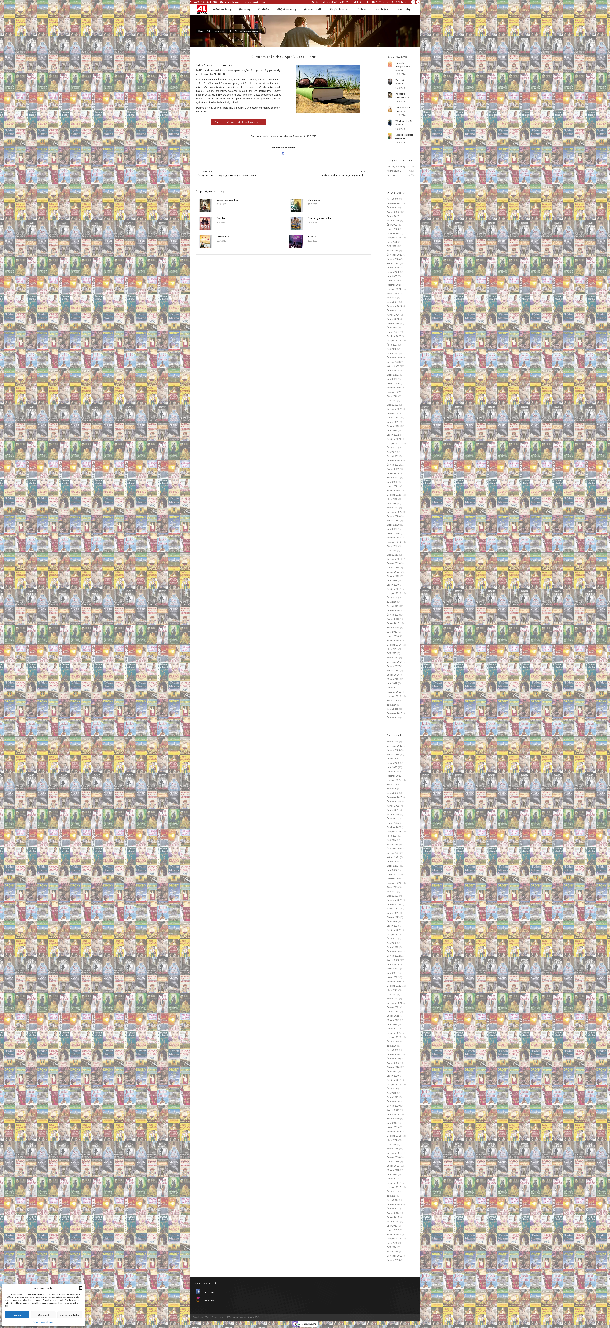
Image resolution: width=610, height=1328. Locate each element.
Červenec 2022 (394, 409)
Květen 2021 (393, 469)
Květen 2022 (393, 417)
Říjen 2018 (392, 597)
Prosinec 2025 (394, 233)
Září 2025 (391, 246)
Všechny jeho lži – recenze (404, 123)
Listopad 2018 (394, 593)
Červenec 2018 (394, 610)
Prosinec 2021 (394, 439)
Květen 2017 (393, 670)
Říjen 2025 (392, 242)
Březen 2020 (393, 524)
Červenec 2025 (394, 254)
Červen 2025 (393, 259)
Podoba (221, 218)
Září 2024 (391, 297)
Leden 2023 (393, 383)
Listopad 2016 (394, 696)
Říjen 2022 (392, 396)
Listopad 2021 (394, 443)
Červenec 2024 (394, 306)
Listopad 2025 (394, 237)
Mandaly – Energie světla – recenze (403, 66)
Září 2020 (391, 503)
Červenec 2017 (394, 662)
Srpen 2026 (392, 199)
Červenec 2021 (394, 460)
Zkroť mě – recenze (401, 82)
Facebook (209, 1292)
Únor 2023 (392, 379)
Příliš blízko (314, 236)
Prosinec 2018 (394, 589)
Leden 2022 (393, 434)
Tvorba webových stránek (240, 1317)
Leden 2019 (393, 584)
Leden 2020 (393, 533)
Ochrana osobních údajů (43, 1322)
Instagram (209, 1300)
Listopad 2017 (394, 644)
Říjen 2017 (392, 649)
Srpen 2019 (392, 554)
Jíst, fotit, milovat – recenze (403, 109)
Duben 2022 (393, 422)
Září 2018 (391, 602)
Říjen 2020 (392, 499)
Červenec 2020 (394, 512)
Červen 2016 (393, 717)
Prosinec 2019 (394, 537)
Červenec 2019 (394, 559)
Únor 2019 (392, 580)
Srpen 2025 (392, 250)
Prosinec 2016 (394, 692)
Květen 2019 (393, 567)
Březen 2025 (393, 272)
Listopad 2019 (394, 542)
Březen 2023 (393, 374)
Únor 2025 (392, 276)
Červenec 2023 (394, 357)
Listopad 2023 (394, 340)
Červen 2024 (393, 310)
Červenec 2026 (394, 203)
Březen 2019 (393, 576)
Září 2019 (391, 550)
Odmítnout (43, 1315)
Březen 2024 (393, 323)
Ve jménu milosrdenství (229, 200)
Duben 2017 (393, 674)
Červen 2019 (393, 563)
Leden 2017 (393, 687)
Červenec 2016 (394, 713)
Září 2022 (391, 400)
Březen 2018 (393, 627)
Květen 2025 (393, 263)
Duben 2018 (393, 623)
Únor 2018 (392, 632)
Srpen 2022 (392, 404)
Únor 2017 (392, 683)
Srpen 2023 (392, 353)
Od (292, 136)
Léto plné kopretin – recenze (404, 136)
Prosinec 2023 (394, 336)
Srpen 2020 (392, 507)
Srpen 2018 (392, 606)
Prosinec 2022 (394, 387)
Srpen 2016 (392, 709)
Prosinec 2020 (394, 490)
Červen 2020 (393, 516)
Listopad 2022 (394, 392)
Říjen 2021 (392, 447)
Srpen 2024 (392, 302)
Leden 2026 (393, 229)
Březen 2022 (393, 426)
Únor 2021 (392, 482)
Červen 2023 (393, 362)
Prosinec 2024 (394, 284)
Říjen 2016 (392, 700)
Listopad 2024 (394, 289)
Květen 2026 (393, 212)
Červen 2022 (393, 413)
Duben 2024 (393, 319)
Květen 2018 (393, 619)
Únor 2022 (392, 430)
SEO (256, 1317)
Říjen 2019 (392, 546)
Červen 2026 (393, 207)
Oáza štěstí (223, 236)
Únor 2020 (392, 529)
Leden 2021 (393, 486)
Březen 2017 (393, 679)
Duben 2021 (393, 473)
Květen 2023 (393, 366)
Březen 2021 (393, 477)
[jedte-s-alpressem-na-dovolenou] (328, 89)
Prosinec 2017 (394, 640)
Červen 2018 (393, 614)
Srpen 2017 (392, 657)
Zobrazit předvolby (69, 1315)
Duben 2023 (393, 370)
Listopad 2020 (394, 494)
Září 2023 (391, 349)
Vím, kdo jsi (314, 200)
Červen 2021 (393, 464)
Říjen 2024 (392, 293)
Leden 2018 (393, 636)
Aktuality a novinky (269, 136)
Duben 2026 (393, 216)
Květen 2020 (393, 520)
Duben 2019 (393, 572)
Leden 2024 (393, 332)
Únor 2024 (392, 327)
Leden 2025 (393, 280)
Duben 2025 (393, 267)
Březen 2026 (393, 220)
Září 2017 (391, 653)
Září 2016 (391, 704)
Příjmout (17, 1315)
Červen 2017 (393, 666)
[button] (80, 1288)
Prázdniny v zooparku (319, 218)
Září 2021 (391, 452)
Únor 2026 (392, 224)
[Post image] (205, 205)
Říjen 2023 (392, 344)
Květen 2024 (393, 314)
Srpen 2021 (392, 456)
